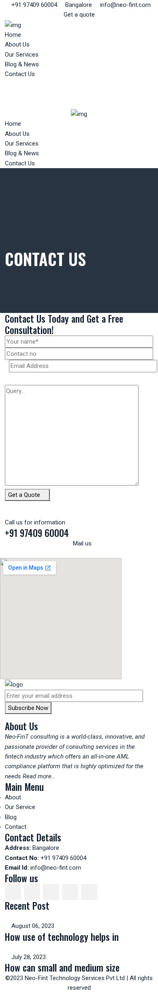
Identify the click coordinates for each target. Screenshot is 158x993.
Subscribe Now (28, 708)
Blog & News (22, 64)
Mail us (81, 543)
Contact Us (20, 74)
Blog (11, 817)
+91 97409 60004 (33, 4)
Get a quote (79, 14)
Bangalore (78, 4)
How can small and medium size (62, 967)
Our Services (21, 54)
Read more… (39, 776)
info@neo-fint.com (124, 4)
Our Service (20, 807)
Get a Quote (25, 495)
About (13, 797)
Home (13, 34)
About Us (17, 44)
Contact (15, 826)
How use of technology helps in (62, 937)
